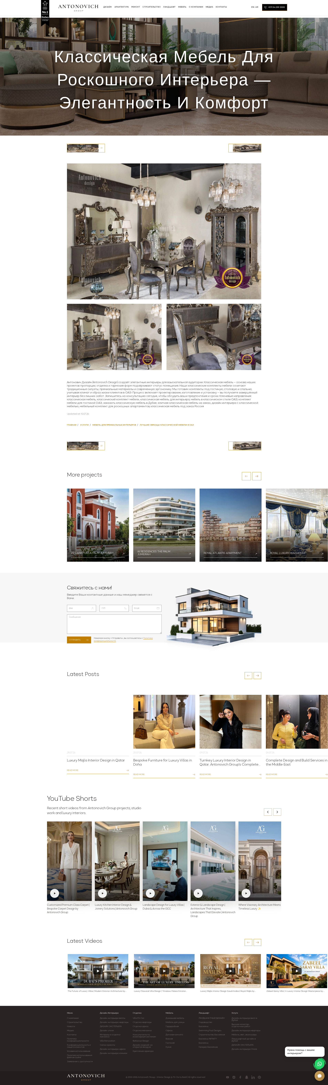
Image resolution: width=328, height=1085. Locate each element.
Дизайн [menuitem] (107, 7)
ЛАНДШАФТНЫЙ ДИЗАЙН (212, 1018)
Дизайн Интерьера (109, 1013)
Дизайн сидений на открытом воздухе (142, 1046)
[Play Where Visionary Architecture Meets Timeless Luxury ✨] (260, 861)
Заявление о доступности (80, 1062)
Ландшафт (204, 1013)
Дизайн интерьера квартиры (114, 1022)
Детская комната (174, 1035)
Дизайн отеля (107, 1031)
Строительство (74, 1022)
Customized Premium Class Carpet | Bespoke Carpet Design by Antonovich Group (68, 909)
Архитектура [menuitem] (121, 7)
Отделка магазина (142, 1031)
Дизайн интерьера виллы (112, 1018)
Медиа (70, 1031)
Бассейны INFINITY (208, 1039)
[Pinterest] (259, 1077)
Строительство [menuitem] (152, 7)
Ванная (169, 1039)
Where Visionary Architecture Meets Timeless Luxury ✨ (259, 907)
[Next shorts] (277, 812)
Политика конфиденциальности (78, 1040)
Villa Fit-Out (138, 1018)
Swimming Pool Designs (210, 1031)
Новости (71, 1026)
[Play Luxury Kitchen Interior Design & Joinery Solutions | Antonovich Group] (117, 861)
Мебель (169, 1013)
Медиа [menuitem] (209, 7)
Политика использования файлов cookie (79, 1056)
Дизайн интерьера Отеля (244, 1049)
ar (256, 7)
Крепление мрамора (143, 1051)
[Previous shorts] (268, 812)
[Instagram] (234, 1077)
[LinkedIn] (253, 1077)
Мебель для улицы (175, 1022)
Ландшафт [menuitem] (169, 7)
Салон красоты (107, 1045)
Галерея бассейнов (208, 1047)
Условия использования (78, 1051)
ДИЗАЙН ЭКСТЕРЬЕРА (111, 1026)
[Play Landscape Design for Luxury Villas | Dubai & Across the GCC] (165, 861)
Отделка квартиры (142, 1022)
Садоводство (205, 1022)
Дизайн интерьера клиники (113, 1053)
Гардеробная (172, 1026)
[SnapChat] (246, 1077)
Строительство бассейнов (212, 1035)
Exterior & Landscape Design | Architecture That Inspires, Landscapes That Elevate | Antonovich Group (213, 911)
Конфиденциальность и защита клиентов (79, 1046)
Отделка (137, 1013)
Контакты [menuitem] (221, 7)
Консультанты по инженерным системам (144, 1036)
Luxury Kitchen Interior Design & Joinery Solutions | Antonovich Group (116, 907)
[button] (246, 476)
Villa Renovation (107, 1041)
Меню (70, 1013)
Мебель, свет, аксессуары (244, 1035)
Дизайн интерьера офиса (112, 1049)
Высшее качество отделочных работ (241, 1025)
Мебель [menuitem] (182, 7)
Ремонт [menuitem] (135, 7)
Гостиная (170, 1043)
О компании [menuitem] (196, 7)
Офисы (169, 1031)
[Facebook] (240, 1077)
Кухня (168, 1047)
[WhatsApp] (320, 1064)
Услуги (235, 1013)
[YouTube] (227, 1077)
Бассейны (203, 1026)
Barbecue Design (141, 1041)
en (252, 7)
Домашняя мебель (175, 1018)
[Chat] (320, 1076)
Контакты (72, 1035)
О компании (73, 1018)
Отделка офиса (140, 1026)
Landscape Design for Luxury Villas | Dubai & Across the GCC (163, 907)
